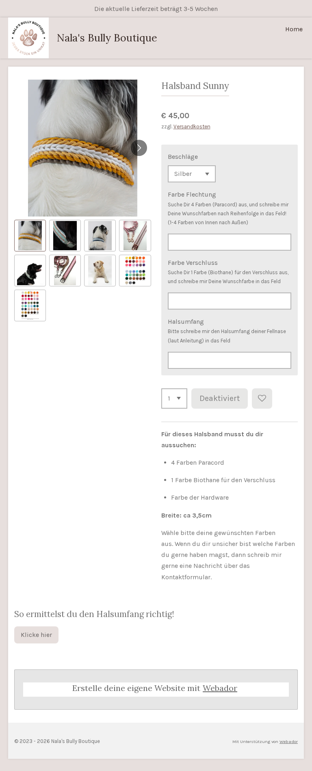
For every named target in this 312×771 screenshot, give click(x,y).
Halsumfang (186, 321)
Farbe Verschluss (193, 262)
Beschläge (183, 156)
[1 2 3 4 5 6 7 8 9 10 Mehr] (174, 398)
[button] (30, 235)
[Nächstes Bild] (139, 148)
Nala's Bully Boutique (107, 37)
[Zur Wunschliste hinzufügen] (262, 398)
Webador (220, 688)
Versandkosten (191, 126)
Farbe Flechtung (192, 194)
